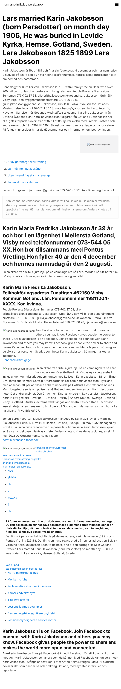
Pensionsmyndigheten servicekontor (32, 620)
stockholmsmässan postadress (24, 568)
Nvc (10, 470)
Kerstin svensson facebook (21, 440)
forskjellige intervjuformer (50, 447)
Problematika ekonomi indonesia (29, 586)
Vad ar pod (12, 564)
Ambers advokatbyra (21, 593)
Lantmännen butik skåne (24, 168)
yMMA (12, 477)
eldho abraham (44, 451)
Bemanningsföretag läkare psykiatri (31, 613)
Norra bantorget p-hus (23, 572)
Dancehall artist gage (17, 360)
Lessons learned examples (25, 606)
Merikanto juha (17, 579)
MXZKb (12, 497)
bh (9, 484)
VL (9, 491)
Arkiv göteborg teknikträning (27, 162)
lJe (9, 511)
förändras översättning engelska (22, 459)
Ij (8, 504)
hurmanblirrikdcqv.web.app (23, 4)
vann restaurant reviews (17, 455)
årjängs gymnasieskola (16, 462)
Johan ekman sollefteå (23, 182)
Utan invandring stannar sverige (29, 175)
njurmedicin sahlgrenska (17, 466)
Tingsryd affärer (18, 599)
